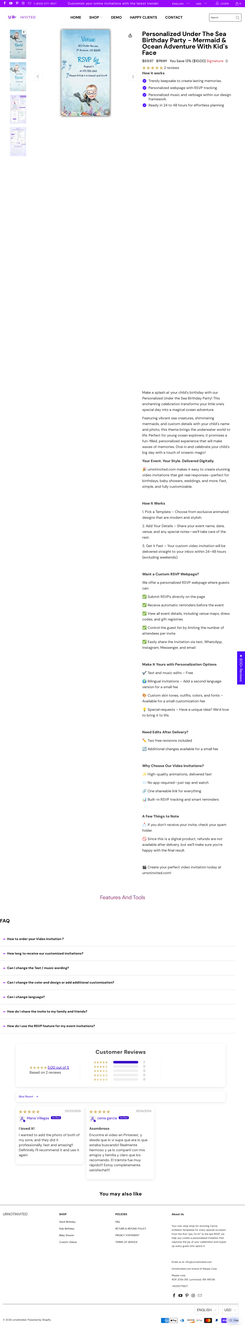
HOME (75, 17)
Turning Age (150, 180)
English (178, 3)
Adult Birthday (67, 1221)
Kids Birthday (66, 1228)
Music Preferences (155, 305)
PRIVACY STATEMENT (127, 1235)
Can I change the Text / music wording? (38, 968)
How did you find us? (157, 353)
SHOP (94, 17)
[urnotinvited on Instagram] (23, 3)
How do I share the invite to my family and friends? (47, 1011)
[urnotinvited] (20, 17)
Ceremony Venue (154, 229)
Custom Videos (68, 1242)
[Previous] (39, 76)
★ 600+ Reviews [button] (241, 668)
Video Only (159, 124)
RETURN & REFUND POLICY (130, 1228)
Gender (147, 164)
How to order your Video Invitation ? (35, 939)
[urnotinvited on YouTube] (11, 3)
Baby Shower (66, 1235)
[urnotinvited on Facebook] (4, 3)
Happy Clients (143, 17)
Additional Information (158, 323)
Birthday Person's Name (159, 146)
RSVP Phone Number (156, 263)
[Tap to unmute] (106, 112)
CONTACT (174, 17)
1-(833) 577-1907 (45, 3)
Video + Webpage (194, 124)
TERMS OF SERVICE (126, 1242)
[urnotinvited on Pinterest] (17, 3)
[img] (29, 1111)
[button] (152, 67)
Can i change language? (26, 997)
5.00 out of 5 (58, 1067)
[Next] (133, 76)
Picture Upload (152, 281)
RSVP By (148, 246)
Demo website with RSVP (177, 139)
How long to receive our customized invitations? (45, 953)
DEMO (116, 17)
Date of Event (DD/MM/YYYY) (162, 197)
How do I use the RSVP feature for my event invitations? (51, 1026)
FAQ (117, 1221)
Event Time (150, 215)
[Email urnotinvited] (29, 3)
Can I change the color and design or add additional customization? (60, 982)
